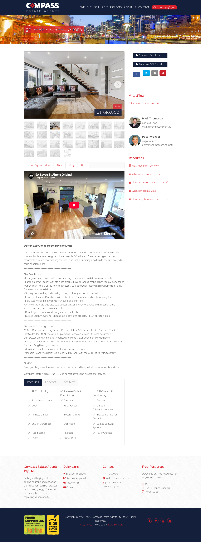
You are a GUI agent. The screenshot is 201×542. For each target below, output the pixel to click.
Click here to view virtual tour (144, 103)
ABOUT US (130, 7)
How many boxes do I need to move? (151, 199)
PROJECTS (116, 7)
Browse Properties (76, 473)
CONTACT (143, 7)
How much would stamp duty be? (149, 182)
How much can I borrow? (145, 165)
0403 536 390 (149, 123)
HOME (81, 7)
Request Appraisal (76, 478)
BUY (89, 7)
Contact (70, 487)
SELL (97, 7)
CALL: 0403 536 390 (164, 7)
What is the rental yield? (144, 190)
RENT (105, 7)
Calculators (151, 484)
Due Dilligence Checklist (158, 488)
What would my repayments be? (149, 174)
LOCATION (51, 382)
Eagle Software (115, 524)
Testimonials (72, 482)
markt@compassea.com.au (156, 126)
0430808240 (149, 141)
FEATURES (33, 382)
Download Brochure (149, 55)
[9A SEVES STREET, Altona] (74, 85)
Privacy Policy (85, 524)
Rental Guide (151, 491)
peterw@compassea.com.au (157, 145)
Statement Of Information (151, 64)
